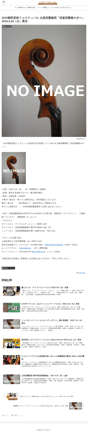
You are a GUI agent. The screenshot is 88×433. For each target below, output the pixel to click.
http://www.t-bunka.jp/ (54, 245)
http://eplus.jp (25, 248)
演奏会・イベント (9, 268)
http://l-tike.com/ (38, 252)
